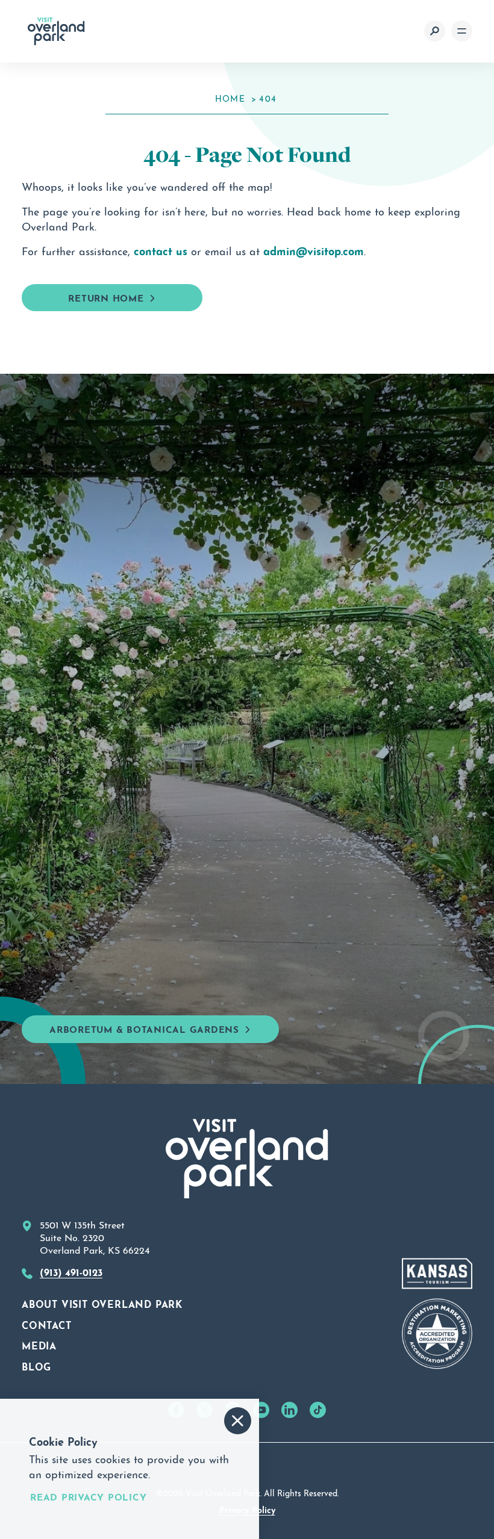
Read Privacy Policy (88, 1496)
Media (39, 1344)
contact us (160, 250)
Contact (47, 1324)
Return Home (105, 297)
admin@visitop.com (313, 250)
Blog (36, 1365)
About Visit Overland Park (102, 1303)
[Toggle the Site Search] (434, 31)
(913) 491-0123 (71, 1271)
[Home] (56, 31)
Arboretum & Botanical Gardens (144, 1028)
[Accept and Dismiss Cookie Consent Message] (237, 1420)
